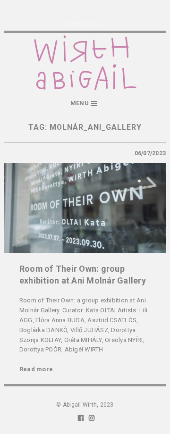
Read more (36, 369)
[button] (85, 103)
